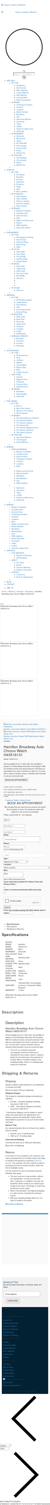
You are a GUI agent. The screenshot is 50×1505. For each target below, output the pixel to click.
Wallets (19, 362)
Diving (18, 150)
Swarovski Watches (23, 119)
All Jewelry (20, 174)
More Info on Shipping (14, 1145)
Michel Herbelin (22, 112)
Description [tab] (12, 926)
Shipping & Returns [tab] (15, 929)
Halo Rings (20, 251)
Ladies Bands (21, 302)
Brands (6, 1357)
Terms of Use (8, 1376)
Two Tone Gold (22, 273)
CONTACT (16, 572)
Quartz (19, 141)
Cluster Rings (21, 261)
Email (28, 800)
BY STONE (20, 276)
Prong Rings (21, 256)
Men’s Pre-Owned (23, 408)
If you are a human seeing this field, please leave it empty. (25, 911)
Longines (19, 109)
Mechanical (20, 138)
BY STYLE (15, 249)
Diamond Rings (22, 242)
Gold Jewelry (21, 196)
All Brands (20, 131)
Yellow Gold (20, 268)
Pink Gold (20, 321)
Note (6, 870)
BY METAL (16, 264)
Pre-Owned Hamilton (24, 420)
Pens (18, 357)
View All (19, 377)
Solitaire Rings (21, 259)
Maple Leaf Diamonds (24, 220)
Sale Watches (21, 95)
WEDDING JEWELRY (20, 336)
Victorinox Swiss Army (24, 129)
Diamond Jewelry (23, 203)
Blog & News (8, 1367)
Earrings (19, 179)
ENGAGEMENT (13, 232)
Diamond (19, 278)
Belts (18, 370)
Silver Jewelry (21, 198)
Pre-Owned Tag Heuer (25, 430)
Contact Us (20, 574)
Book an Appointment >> (12, 1385)
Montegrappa (21, 394)
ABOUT (14, 560)
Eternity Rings (21, 312)
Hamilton (19, 107)
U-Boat (19, 126)
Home (4, 591)
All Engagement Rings (24, 237)
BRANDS (10, 447)
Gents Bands (21, 304)
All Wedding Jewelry (24, 300)
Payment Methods (23, 567)
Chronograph (21, 145)
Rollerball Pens (22, 386)
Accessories (7, 1354)
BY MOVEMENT (18, 133)
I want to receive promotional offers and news (23, 889)
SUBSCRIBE (13, 1300)
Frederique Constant (24, 104)
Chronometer (21, 148)
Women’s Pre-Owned (24, 411)
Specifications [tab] (13, 924)
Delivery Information (24, 570)
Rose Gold (20, 266)
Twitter (16, 800)
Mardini (19, 223)
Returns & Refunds (10, 1329)
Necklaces (20, 182)
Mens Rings (20, 244)
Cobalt (18, 331)
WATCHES (11, 80)
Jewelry (6, 1342)
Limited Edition (22, 97)
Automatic (20, 136)
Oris (18, 117)
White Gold (20, 271)
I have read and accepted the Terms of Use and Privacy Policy (23, 882)
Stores (18, 565)
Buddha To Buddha (23, 211)
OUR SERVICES (18, 553)
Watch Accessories (23, 100)
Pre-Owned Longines (24, 423)
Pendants (20, 184)
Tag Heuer (20, 121)
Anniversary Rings (23, 309)
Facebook (9, 800)
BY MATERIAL (17, 314)
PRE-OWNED (12, 401)
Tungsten (20, 329)
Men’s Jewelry (21, 191)
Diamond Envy (22, 215)
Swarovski (20, 396)
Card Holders (21, 365)
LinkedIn (22, 800)
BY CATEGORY (17, 194)
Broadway (29, 591)
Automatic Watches (23, 437)
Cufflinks (19, 360)
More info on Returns (14, 1204)
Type (6, 858)
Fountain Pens (22, 384)
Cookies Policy (8, 1373)
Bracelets (20, 177)
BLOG (9, 582)
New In (19, 406)
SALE (18, 247)
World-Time (20, 153)
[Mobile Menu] (1, 2)
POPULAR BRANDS (19, 449)
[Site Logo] (25, 14)
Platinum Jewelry (22, 201)
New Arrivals (21, 88)
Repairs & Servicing (23, 555)
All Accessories (22, 355)
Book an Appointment (24, 577)
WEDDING (11, 295)
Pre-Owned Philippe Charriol (27, 427)
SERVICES (11, 550)
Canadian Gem (22, 213)
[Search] (24, 77)
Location (7, 864)
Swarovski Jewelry (23, 227)
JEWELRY (10, 170)
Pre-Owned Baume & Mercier (27, 418)
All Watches (20, 85)
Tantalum (20, 326)
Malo (18, 218)
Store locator (8, 1382)
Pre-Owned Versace (24, 432)
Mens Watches (22, 90)
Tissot (18, 124)
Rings (18, 186)
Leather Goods (22, 372)
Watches (11, 591)
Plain (18, 307)
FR (12, 588)
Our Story (20, 562)
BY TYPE (15, 83)
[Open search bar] (24, 71)
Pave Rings (20, 254)
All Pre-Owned (21, 413)
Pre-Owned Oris (22, 425)
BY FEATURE (21, 143)
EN (8, 588)
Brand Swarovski (18, 538)
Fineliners (20, 382)
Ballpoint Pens (21, 379)
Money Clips (21, 367)
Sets (18, 189)
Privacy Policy (8, 1370)
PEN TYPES (16, 374)
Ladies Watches (22, 92)
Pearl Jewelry (21, 206)
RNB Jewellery (22, 225)
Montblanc (20, 114)
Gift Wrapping (21, 557)
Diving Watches (22, 442)
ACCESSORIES (13, 350)
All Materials (21, 333)
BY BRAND (16, 102)
